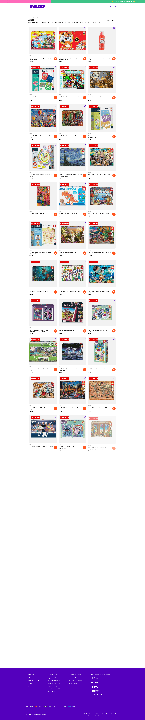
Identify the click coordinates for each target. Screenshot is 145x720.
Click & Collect (51, 691)
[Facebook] (91, 694)
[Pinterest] (97, 694)
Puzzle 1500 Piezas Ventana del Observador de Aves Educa (97, 447)
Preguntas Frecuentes (54, 688)
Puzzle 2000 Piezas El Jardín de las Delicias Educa (69, 486)
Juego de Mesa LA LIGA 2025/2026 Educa (41, 446)
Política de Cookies (87, 714)
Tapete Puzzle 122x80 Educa (67, 330)
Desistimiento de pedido (54, 686)
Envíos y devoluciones (54, 683)
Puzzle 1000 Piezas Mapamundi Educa (98, 408)
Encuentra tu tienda (33, 680)
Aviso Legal (105, 713)
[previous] (8, 1)
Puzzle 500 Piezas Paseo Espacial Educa (40, 485)
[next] (136, 1)
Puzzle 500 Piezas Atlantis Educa (38, 291)
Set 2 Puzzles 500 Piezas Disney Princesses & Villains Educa (38, 330)
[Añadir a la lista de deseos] (56, 28)
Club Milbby (31, 686)
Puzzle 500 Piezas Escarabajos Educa (69, 291)
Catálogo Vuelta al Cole (75, 683)
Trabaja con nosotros (34, 683)
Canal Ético (114, 713)
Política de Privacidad (96, 714)
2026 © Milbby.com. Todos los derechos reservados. (36, 714)
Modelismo (33, 17)
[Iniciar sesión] (111, 6)
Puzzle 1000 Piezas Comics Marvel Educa (70, 97)
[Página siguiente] (79, 656)
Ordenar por (111, 20)
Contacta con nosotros (54, 680)
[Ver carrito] (118, 6)
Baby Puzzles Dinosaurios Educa (68, 213)
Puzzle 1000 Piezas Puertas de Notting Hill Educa (99, 487)
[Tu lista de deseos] (114, 6)
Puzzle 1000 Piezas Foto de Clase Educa (99, 174)
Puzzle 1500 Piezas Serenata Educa (69, 136)
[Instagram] (94, 694)
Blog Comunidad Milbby (75, 680)
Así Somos (31, 678)
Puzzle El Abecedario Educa (37, 97)
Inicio (29, 17)
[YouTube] (101, 694)
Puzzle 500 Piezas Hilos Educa (38, 213)
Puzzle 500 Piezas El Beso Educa (68, 252)
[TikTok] (104, 694)
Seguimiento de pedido (54, 678)
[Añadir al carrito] (55, 58)
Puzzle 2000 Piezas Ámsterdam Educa (70, 408)
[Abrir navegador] (27, 6)
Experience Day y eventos (76, 678)
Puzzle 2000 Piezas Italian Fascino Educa (99, 252)
